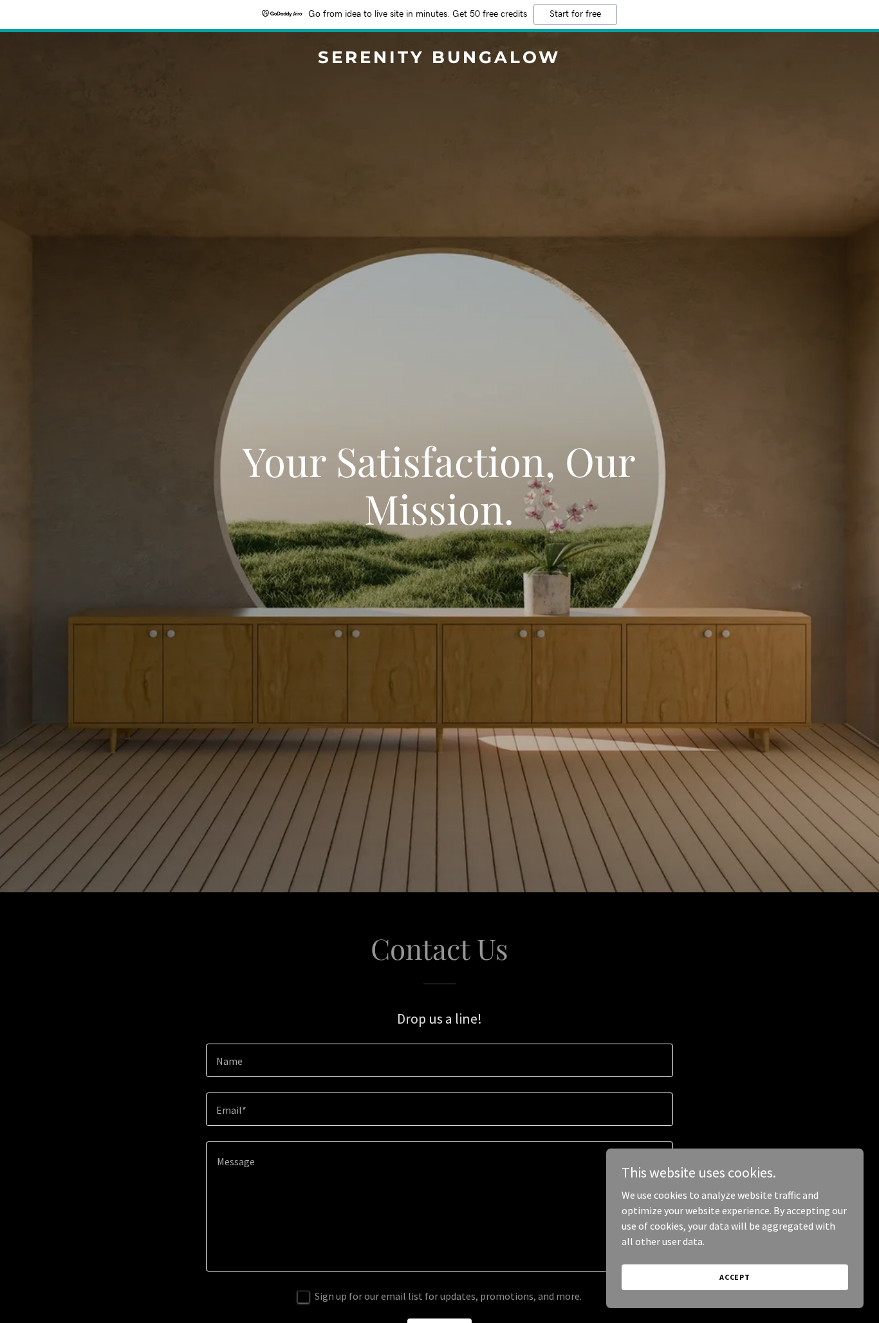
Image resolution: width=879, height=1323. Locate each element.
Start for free (575, 14)
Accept (734, 1277)
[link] (440, 59)
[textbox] (439, 1060)
